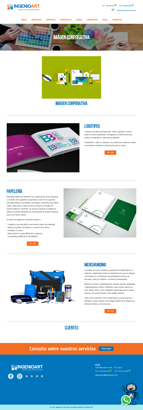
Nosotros (36, 20)
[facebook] (11, 376)
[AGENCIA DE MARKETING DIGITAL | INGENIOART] (23, 7)
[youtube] (42, 376)
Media (79, 20)
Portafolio (66, 20)
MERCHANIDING (95, 264)
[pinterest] (32, 376)
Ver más (110, 153)
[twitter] (37, 376)
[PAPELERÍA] (100, 212)
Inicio (24, 20)
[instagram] (19, 376)
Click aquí (106, 348)
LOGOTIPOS (92, 126)
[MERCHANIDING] (43, 286)
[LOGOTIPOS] (43, 147)
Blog (105, 20)
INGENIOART (89, 407)
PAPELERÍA (14, 191)
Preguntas (92, 20)
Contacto (117, 20)
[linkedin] (27, 376)
